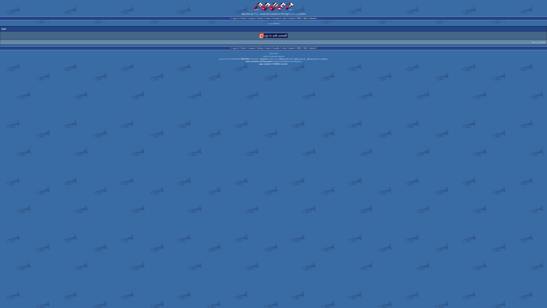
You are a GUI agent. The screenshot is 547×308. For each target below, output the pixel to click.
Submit (312, 18)
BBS (299, 18)
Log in (235, 18)
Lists (283, 18)
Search (291, 18)
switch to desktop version (273, 56)
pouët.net (223, 59)
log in (534, 42)
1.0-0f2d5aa (233, 59)
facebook (302, 59)
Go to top (273, 53)
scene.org (293, 14)
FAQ (305, 18)
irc (327, 59)
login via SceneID (278, 36)
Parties (260, 18)
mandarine (254, 59)
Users (268, 18)
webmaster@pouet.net (284, 61)
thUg (256, 14)
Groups (251, 18)
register (542, 42)
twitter (291, 59)
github (298, 61)
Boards (276, 18)
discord (319, 59)
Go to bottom (273, 23)
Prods (243, 18)
